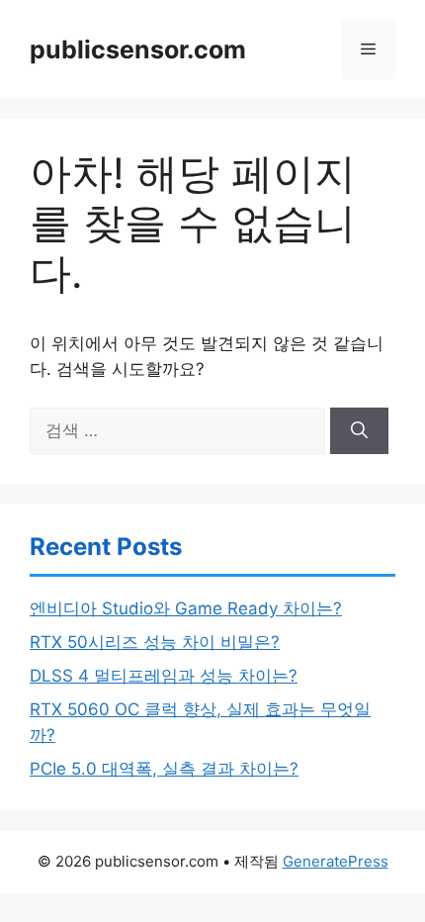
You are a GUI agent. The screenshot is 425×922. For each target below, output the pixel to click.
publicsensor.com (138, 49)
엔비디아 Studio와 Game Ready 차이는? (186, 608)
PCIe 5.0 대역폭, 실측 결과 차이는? (164, 769)
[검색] (359, 431)
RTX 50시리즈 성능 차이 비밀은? (155, 642)
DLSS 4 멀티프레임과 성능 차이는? (164, 676)
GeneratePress (335, 861)
